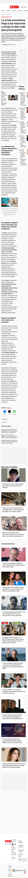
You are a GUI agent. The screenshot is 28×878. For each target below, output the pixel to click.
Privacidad (21, 845)
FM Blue (14, 848)
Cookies (20, 851)
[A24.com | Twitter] (8, 844)
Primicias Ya (20, 10)
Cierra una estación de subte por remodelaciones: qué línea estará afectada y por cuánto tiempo (9, 431)
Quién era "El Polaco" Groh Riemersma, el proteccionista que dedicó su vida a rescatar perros (9, 436)
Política (3, 10)
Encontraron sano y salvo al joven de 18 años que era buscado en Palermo (4, 99)
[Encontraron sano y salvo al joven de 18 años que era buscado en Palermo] (13, 97)
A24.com (14, 840)
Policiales (26, 10)
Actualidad (14, 10)
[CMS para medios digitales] (22, 870)
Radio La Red (23, 7)
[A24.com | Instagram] (10, 844)
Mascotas (8, 14)
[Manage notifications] (25, 872)
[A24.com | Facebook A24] (5, 844)
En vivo (16, 7)
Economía (8, 10)
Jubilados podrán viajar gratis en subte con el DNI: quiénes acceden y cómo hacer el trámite (9, 442)
